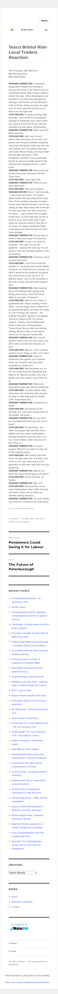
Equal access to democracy (25, 718)
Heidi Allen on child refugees (25, 749)
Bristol (12, 521)
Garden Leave (18, 607)
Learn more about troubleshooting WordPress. (27, 982)
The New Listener (17, 961)
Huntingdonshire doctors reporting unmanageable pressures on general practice (29, 616)
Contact (15, 907)
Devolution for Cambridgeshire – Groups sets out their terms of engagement (27, 845)
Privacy (12, 951)
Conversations (22, 521)
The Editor (14, 518)
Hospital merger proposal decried (28, 676)
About (14, 896)
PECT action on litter (21, 690)
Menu (44, 20)
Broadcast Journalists (22, 901)
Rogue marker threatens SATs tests (29, 695)
